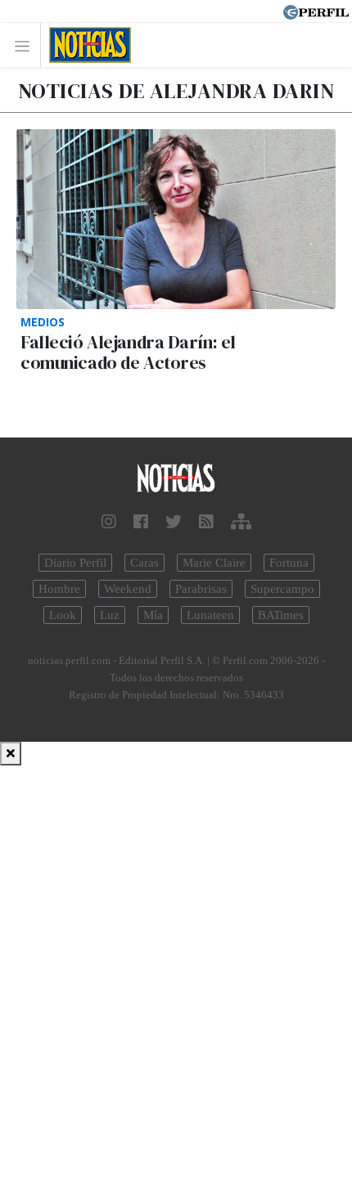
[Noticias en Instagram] (109, 522)
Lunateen (210, 615)
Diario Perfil (75, 562)
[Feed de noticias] (206, 522)
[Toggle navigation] (26, 45)
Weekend (127, 588)
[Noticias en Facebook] (140, 522)
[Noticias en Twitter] (173, 522)
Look (62, 615)
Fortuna (289, 562)
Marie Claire (214, 562)
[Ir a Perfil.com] (316, 10)
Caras (144, 562)
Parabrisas (201, 588)
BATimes (281, 615)
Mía (153, 615)
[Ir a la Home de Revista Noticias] (85, 45)
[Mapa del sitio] (241, 522)
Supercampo (282, 588)
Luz (110, 615)
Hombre (59, 588)
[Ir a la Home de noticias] (176, 479)
